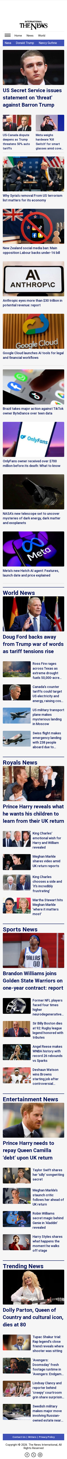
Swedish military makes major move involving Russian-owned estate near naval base (47, 1413)
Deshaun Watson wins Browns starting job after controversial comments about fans (46, 1077)
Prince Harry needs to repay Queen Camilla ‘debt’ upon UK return (28, 1150)
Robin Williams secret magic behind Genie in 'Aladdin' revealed (48, 1220)
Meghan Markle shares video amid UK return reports (46, 861)
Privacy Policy (47, 1437)
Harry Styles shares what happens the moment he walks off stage (48, 1244)
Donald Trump (25, 43)
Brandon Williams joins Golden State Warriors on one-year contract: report (33, 980)
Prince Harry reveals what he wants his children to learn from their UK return (33, 813)
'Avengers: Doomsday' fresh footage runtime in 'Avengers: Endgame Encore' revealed (48, 1367)
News (30, 35)
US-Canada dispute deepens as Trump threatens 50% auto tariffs (16, 141)
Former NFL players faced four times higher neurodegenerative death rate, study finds (48, 1007)
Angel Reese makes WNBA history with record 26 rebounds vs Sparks (48, 1054)
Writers (32, 1437)
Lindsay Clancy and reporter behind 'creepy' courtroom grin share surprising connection (48, 1390)
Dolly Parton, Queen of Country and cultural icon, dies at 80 (33, 1317)
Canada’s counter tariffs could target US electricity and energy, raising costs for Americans (48, 694)
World (41, 35)
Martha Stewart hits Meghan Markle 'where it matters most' (48, 907)
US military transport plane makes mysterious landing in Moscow (48, 717)
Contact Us (18, 1437)
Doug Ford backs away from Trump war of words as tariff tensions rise (33, 644)
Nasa (8, 43)
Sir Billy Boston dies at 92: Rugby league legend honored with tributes (48, 1030)
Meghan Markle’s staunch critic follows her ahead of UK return (48, 1197)
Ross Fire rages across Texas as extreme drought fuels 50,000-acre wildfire (46, 671)
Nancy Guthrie (48, 43)
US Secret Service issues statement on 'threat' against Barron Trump (32, 97)
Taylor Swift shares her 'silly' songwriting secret (48, 1174)
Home (18, 35)
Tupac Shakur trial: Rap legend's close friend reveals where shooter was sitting (48, 1344)
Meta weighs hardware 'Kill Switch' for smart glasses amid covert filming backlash (50, 142)
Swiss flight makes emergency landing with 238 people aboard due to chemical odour (47, 740)
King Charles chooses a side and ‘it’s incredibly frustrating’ (47, 884)
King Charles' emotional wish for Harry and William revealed (47, 840)
